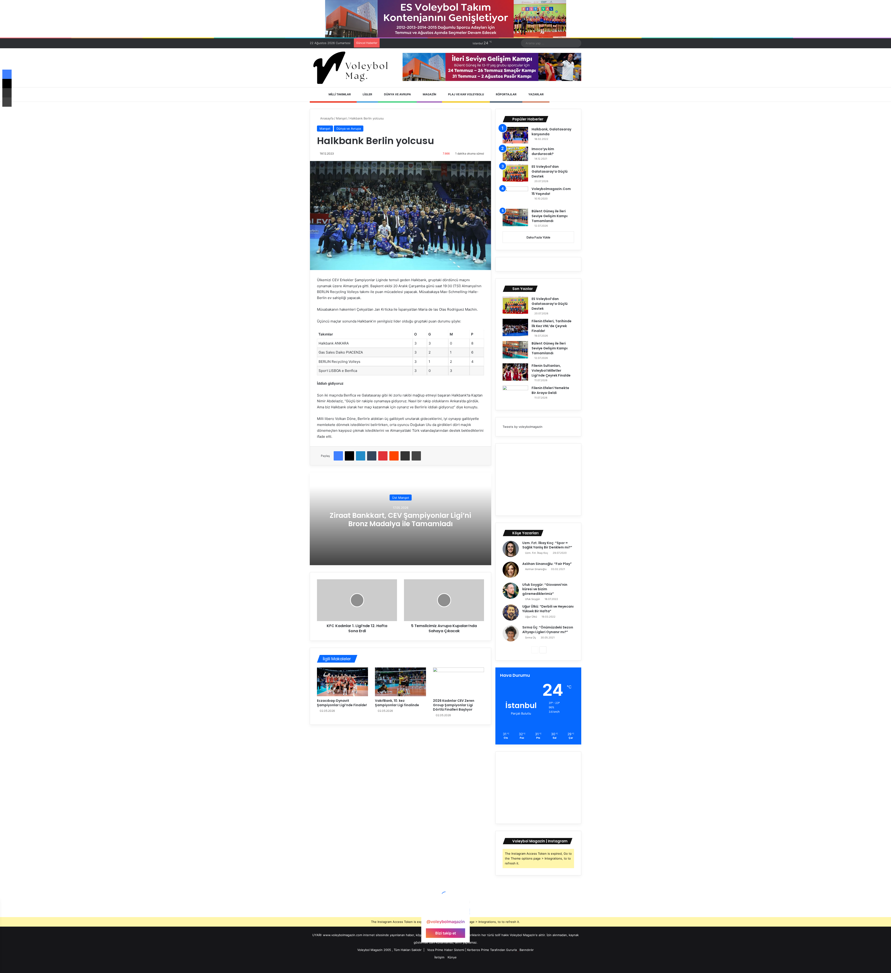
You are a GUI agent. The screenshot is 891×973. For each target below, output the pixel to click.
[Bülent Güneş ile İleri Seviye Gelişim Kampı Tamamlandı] (515, 217)
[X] (349, 456)
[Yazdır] (416, 456)
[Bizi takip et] (445, 912)
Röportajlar (506, 94)
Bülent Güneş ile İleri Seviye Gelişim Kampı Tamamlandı (550, 216)
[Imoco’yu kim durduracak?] (515, 154)
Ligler (367, 94)
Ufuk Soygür (532, 599)
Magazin (429, 94)
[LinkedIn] (360, 456)
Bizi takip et (445, 933)
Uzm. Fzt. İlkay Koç (536, 552)
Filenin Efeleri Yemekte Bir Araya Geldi (550, 390)
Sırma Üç (530, 637)
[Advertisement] (538, 480)
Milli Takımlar (339, 94)
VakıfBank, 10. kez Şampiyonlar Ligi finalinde (397, 702)
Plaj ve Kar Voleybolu (465, 94)
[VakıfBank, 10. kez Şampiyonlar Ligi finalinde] (400, 681)
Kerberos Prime (478, 950)
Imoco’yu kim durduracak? (543, 151)
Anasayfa (326, 118)
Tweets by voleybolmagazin (522, 427)
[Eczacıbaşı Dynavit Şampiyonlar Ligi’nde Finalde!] (342, 681)
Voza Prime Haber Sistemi (445, 950)
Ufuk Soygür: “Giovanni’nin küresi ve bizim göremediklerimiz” (544, 589)
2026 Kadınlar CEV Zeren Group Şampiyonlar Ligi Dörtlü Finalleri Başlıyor (453, 705)
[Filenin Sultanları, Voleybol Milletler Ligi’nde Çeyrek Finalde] (515, 372)
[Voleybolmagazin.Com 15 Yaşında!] (515, 196)
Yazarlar (536, 94)
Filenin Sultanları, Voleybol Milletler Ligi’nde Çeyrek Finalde (551, 370)
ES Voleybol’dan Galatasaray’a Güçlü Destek (550, 171)
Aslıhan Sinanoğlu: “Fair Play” (547, 563)
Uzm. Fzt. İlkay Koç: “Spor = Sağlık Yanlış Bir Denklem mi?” (547, 545)
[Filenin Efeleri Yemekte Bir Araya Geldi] (515, 394)
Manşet (341, 118)
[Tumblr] (371, 456)
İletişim (439, 957)
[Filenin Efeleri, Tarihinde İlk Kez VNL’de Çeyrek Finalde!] (515, 327)
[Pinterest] (382, 456)
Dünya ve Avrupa (397, 94)
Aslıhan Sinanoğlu (535, 569)
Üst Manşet (400, 497)
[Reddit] (394, 456)
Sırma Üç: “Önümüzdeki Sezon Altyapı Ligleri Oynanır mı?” (547, 629)
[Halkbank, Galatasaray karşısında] (515, 135)
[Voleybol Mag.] (353, 68)
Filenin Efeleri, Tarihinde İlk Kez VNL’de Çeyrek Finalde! (551, 326)
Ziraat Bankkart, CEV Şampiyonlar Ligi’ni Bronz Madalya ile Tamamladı (400, 519)
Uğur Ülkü (531, 616)
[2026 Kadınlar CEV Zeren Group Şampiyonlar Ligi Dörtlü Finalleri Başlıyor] (458, 681)
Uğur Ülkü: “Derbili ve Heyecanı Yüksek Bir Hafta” (548, 608)
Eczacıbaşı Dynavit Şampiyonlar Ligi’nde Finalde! (342, 702)
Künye (452, 957)
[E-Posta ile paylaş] (405, 456)
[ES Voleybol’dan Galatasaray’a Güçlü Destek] (515, 173)
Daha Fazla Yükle (538, 237)
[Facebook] (338, 456)
